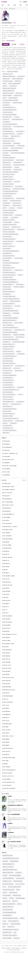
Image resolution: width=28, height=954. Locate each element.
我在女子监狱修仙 (20, 284)
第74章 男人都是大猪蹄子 (7, 702)
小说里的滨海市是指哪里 (15, 923)
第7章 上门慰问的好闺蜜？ (7, 502)
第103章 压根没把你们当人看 (8, 782)
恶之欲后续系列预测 (7, 895)
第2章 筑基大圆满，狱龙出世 (8, 486)
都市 (21, 5)
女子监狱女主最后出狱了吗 (8, 351)
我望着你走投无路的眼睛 (15, 301)
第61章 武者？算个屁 (6, 665)
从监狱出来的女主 (21, 229)
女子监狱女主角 (17, 368)
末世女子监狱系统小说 (7, 306)
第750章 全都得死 (6, 468)
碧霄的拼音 (5, 898)
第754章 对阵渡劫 (6, 456)
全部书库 (6, 945)
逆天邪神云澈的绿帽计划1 (13, 921)
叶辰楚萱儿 (10, 823)
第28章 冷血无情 (5, 566)
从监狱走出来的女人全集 (8, 365)
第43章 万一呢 (5, 612)
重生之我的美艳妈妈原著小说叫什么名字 (11, 858)
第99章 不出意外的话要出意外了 (9, 770)
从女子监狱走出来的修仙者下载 (9, 239)
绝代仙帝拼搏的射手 (18, 162)
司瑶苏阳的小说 (18, 81)
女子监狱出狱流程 (21, 353)
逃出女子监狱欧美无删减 (8, 361)
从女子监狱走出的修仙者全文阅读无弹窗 (11, 298)
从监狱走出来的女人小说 (19, 329)
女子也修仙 (5, 200)
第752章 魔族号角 (6, 462)
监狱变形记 (16, 222)
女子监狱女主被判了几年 (8, 308)
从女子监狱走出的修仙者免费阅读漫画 (10, 339)
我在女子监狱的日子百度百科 (9, 174)
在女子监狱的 (17, 306)
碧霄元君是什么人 (11, 926)
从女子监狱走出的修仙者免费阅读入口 (10, 282)
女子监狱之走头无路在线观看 (9, 231)
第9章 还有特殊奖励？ (7, 508)
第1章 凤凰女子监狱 (6, 483)
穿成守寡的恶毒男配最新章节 (8, 878)
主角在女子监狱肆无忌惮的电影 (9, 394)
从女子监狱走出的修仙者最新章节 (10, 279)
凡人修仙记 (20, 394)
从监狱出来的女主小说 (7, 270)
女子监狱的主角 (6, 227)
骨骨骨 (4, 926)
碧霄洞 (15, 932)
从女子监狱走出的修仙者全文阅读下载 (10, 418)
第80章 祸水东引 (5, 717)
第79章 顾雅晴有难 (6, 714)
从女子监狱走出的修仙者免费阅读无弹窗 (11, 250)
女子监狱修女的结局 (7, 315)
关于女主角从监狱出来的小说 (17, 148)
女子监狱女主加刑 (21, 145)
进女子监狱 (5, 301)
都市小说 (6, 8)
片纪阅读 (4, 2)
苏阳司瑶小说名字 (19, 93)
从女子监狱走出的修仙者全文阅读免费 (10, 100)
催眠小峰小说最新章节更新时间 (14, 886)
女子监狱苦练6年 (6, 205)
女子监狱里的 (6, 217)
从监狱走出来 (12, 207)
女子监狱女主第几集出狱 (8, 112)
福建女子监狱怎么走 (7, 162)
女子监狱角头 (6, 136)
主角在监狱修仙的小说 (7, 253)
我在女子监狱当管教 (7, 169)
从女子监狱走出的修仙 (7, 425)
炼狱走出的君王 (18, 215)
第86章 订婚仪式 (5, 733)
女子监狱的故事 (6, 260)
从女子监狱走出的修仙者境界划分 (10, 210)
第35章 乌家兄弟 (5, 588)
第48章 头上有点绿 (6, 628)
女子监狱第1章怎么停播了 (8, 358)
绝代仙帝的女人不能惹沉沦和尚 (9, 363)
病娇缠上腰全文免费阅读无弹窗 (9, 903)
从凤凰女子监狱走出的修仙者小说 (10, 320)
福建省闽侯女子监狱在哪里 (19, 334)
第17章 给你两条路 (6, 532)
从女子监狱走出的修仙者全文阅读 (10, 408)
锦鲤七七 (6, 25)
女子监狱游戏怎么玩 (7, 373)
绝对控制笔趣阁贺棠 (14, 861)
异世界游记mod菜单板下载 (8, 866)
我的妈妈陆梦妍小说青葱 (7, 855)
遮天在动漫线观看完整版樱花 (15, 875)
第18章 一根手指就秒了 (7, 535)
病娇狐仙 (18, 889)
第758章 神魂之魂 (6, 444)
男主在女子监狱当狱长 (7, 236)
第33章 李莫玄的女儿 (6, 582)
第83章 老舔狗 (5, 726)
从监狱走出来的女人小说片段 (9, 140)
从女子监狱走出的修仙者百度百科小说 (10, 327)
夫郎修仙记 (18, 351)
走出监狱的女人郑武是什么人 (9, 179)
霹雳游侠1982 (5, 923)
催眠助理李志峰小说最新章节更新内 (10, 869)
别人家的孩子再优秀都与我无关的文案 (10, 918)
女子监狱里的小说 (6, 341)
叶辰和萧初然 (11, 832)
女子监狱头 (16, 117)
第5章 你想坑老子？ (6, 495)
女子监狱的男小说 (6, 105)
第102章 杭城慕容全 (6, 779)
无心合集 (4, 921)
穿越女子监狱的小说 (17, 203)
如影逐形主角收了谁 (13, 892)
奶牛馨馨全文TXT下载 (7, 881)
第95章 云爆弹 (5, 760)
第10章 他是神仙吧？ (6, 511)
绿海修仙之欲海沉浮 (20, 878)
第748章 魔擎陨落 (6, 475)
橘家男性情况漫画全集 (18, 881)
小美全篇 (10, 796)
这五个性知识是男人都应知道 (14, 841)
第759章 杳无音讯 (10, 40)
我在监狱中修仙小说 (20, 337)
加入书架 (14, 44)
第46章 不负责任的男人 (7, 622)
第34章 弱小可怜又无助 (7, 585)
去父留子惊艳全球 (20, 76)
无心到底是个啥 (18, 872)
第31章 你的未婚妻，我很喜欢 (8, 575)
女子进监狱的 (6, 152)
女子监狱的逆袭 (20, 387)
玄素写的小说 (14, 901)
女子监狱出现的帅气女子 (8, 186)
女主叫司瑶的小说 (13, 85)
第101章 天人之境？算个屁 (7, 776)
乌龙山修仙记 (20, 133)
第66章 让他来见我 (6, 680)
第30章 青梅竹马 (5, 572)
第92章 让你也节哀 (6, 751)
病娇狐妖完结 (5, 861)
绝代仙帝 (5, 207)
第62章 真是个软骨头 (6, 668)
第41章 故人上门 (5, 606)
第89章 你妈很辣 (5, 742)
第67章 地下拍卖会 (6, 683)
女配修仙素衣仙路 (6, 313)
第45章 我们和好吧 (6, 619)
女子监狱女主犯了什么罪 (8, 349)
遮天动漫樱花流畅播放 (20, 898)
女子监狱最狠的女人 (7, 294)
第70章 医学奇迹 (5, 692)
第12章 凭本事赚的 (6, 517)
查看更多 (24, 480)
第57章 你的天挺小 (6, 652)
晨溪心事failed (16, 938)
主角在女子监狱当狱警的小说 (9, 413)
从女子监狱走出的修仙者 (7, 81)
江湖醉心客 (22, 918)
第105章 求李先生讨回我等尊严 (8, 788)
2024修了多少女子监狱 (8, 370)
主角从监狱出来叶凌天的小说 (9, 229)
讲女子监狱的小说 (19, 186)
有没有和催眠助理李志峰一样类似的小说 (11, 929)
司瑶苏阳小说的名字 (18, 95)
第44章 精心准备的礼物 (7, 615)
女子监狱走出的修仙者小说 (8, 284)
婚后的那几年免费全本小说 (8, 906)
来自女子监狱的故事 (18, 322)
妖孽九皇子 (5, 85)
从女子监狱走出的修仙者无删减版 (10, 114)
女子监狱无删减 (16, 313)
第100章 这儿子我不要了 (7, 773)
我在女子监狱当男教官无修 (15, 200)
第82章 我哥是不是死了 (7, 723)
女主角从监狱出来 (20, 401)
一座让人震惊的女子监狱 (19, 126)
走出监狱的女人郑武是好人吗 (9, 133)
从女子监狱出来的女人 (20, 365)
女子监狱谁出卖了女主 (7, 243)
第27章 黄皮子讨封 (6, 563)
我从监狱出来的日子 (7, 334)
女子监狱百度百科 (6, 102)
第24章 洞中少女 (5, 554)
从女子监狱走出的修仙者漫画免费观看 (10, 150)
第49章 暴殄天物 (5, 631)
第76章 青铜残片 (5, 708)
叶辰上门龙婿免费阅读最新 (14, 814)
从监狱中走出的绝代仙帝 (8, 420)
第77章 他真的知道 (6, 711)
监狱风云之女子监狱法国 (8, 396)
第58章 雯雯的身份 (6, 655)
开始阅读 (6, 44)
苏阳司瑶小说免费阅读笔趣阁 (14, 83)
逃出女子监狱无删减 (7, 289)
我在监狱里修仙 (17, 143)
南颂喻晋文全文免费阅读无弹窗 (9, 76)
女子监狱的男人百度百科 (8, 215)
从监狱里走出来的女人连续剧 (9, 267)
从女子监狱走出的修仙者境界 (9, 145)
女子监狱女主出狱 (20, 241)
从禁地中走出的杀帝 (7, 286)
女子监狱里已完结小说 (7, 329)
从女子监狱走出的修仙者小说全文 (10, 193)
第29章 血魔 (4, 569)
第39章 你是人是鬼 (6, 600)
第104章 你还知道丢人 (7, 785)
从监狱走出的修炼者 (7, 143)
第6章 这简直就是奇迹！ (7, 498)
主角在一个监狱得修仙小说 (8, 325)
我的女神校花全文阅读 (7, 932)
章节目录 (22, 44)
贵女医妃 (4, 83)
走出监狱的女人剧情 (16, 227)
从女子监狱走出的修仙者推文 (9, 303)
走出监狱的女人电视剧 (17, 102)
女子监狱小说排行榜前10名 (8, 241)
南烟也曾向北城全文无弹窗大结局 (9, 88)
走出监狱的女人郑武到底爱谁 (9, 219)
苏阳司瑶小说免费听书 (7, 95)
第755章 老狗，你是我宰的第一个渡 (9, 453)
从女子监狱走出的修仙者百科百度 (10, 109)
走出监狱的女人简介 (18, 270)
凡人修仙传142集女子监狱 (8, 337)
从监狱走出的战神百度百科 (17, 119)
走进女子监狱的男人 (7, 248)
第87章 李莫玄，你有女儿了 (8, 736)
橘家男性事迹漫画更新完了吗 (8, 864)
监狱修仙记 (20, 274)
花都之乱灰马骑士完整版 (7, 909)
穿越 (15, 5)
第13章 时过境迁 (5, 520)
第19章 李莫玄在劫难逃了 (7, 538)
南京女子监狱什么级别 (7, 117)
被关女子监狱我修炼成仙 (8, 392)
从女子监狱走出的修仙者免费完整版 (10, 332)
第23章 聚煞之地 (5, 551)
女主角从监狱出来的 (18, 169)
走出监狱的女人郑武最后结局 (9, 346)
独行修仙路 (5, 423)
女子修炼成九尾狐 (6, 203)
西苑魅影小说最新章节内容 (8, 872)
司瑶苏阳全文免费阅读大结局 (8, 90)
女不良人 (4, 886)
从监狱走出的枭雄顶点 (7, 167)
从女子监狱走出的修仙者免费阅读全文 (10, 191)
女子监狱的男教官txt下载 (8, 428)
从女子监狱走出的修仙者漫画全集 (10, 375)
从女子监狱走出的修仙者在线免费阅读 (10, 317)
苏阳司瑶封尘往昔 (6, 78)
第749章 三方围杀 (6, 471)
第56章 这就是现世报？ (7, 649)
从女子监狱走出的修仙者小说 (9, 387)
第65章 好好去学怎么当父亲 (8, 677)
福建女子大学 (6, 404)
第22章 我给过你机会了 (7, 548)
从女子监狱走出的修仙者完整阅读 (18, 152)
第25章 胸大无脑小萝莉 (7, 557)
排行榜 (11, 945)
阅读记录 (21, 1)
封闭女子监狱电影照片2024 (8, 401)
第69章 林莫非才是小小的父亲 (8, 689)
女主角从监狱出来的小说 (16, 404)
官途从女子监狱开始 (7, 126)
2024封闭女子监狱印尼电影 (8, 138)
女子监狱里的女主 (6, 121)
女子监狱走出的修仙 (18, 258)
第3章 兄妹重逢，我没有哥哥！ (8, 489)
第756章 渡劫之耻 (6, 450)
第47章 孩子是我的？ (6, 625)
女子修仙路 (19, 207)
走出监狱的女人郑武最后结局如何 (10, 224)
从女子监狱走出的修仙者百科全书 (10, 356)
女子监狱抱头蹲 (13, 423)
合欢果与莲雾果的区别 (7, 915)
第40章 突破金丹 (5, 603)
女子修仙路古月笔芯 (20, 198)
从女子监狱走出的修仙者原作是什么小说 (11, 389)
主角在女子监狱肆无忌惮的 (8, 160)
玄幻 (9, 5)
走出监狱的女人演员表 (7, 322)
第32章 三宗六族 (5, 578)
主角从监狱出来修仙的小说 (8, 380)
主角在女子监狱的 (20, 160)
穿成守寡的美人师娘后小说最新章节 (10, 935)
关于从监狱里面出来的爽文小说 (9, 272)
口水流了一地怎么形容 (19, 884)
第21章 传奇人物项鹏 (6, 545)
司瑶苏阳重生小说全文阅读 (8, 93)
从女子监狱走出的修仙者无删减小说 (10, 124)
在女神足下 (5, 892)
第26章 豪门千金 (5, 560)
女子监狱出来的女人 (7, 164)
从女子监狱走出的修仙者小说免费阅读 (10, 172)
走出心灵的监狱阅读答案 (8, 382)
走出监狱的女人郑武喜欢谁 (8, 184)
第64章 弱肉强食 (5, 674)
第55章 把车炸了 (5, 646)
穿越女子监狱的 (6, 432)
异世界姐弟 (11, 898)
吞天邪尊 (4, 97)
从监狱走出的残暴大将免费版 (19, 341)
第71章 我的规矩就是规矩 (7, 696)
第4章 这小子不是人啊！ (7, 492)
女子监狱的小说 (6, 119)
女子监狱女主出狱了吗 (17, 205)
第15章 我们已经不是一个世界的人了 (10, 526)
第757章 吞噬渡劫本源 (7, 447)
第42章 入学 (4, 609)
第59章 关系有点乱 (6, 659)
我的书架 (25, 1)
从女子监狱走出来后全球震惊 (19, 188)
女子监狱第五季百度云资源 (8, 198)
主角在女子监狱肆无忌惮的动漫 (9, 274)
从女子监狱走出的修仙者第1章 (9, 157)
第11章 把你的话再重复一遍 (8, 514)
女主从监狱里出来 (14, 217)
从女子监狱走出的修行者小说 (9, 255)
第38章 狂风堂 (5, 597)
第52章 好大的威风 (6, 640)
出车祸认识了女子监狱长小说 (9, 246)
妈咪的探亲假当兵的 (17, 895)
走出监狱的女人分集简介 (8, 277)
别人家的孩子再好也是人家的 (8, 889)
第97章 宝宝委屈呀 (6, 766)
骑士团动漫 (5, 875)
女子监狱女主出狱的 (19, 420)
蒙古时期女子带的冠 (7, 411)
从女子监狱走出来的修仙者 (8, 212)
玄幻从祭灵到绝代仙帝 (7, 181)
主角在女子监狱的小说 (7, 195)
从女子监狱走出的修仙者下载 (9, 353)
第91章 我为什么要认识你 (7, 748)
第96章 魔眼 (4, 763)
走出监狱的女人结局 (7, 368)
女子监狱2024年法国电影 (19, 286)
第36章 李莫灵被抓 (6, 591)
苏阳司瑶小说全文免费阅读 (12, 71)
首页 (3, 5)
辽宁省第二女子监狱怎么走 (8, 399)
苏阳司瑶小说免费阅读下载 (17, 78)
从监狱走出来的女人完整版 (19, 164)
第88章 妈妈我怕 (5, 739)
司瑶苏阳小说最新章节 (13, 97)
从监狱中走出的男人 (19, 370)
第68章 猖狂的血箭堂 (6, 686)
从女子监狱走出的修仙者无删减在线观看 (11, 262)
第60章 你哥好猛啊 (6, 662)
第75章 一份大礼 (5, 705)
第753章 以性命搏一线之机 (8, 459)
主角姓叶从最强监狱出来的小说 (9, 107)
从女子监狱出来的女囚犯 (8, 384)
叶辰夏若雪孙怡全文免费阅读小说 (15, 805)
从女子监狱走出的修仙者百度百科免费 (10, 310)
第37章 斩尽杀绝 (5, 594)
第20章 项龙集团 (5, 542)
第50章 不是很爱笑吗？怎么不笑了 (9, 634)
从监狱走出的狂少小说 (15, 136)
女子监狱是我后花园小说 (8, 377)
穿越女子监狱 (17, 181)
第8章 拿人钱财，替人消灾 (7, 505)
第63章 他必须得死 (6, 671)
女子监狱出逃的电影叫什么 (8, 131)
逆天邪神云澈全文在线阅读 (8, 884)
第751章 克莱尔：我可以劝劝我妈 (9, 465)
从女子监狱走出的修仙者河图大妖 (10, 430)
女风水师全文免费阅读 (7, 938)
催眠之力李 (19, 903)
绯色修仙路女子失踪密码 (8, 416)
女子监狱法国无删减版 (7, 222)
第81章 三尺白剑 (5, 720)
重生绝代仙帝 (6, 148)
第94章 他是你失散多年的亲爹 (8, 757)
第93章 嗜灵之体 (5, 754)
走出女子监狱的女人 (20, 131)
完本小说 (15, 945)
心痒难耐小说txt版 (6, 901)
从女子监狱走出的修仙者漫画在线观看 (10, 234)
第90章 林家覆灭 (5, 745)
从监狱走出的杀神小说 (7, 406)
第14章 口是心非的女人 (7, 523)
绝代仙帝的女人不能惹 (7, 128)
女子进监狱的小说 (6, 188)
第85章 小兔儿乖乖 (6, 729)
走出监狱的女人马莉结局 (8, 176)
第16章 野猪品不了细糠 (7, 529)
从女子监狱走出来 (6, 155)
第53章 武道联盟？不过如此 (8, 643)
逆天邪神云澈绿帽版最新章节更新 (9, 912)
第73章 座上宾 (5, 699)
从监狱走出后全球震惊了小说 (9, 344)
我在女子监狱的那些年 (7, 258)
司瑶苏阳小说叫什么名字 (7, 74)
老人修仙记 (16, 167)
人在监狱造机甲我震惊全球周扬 (9, 296)
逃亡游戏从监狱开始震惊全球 (9, 291)
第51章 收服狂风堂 (6, 637)
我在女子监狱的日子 (7, 265)
